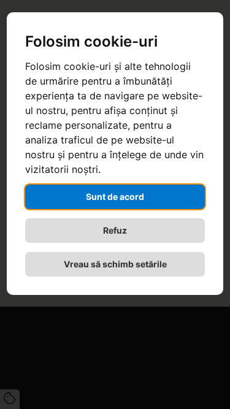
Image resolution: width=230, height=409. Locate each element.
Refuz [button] (115, 230)
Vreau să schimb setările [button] (115, 264)
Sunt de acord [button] (115, 196)
